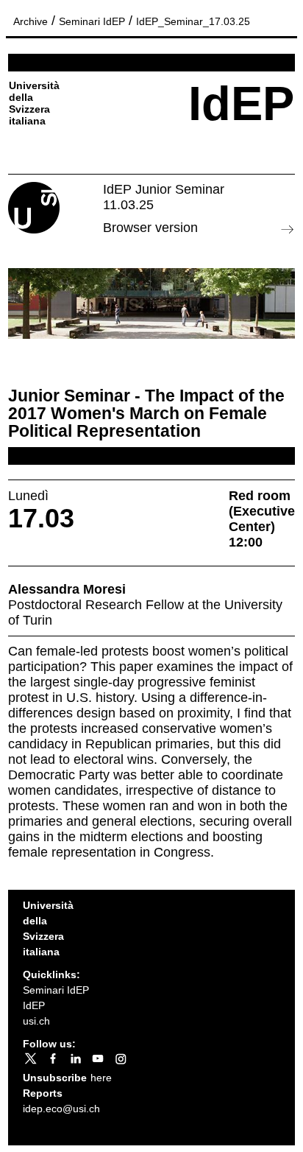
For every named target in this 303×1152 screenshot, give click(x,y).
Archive (30, 21)
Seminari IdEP (92, 21)
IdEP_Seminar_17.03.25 (193, 21)
